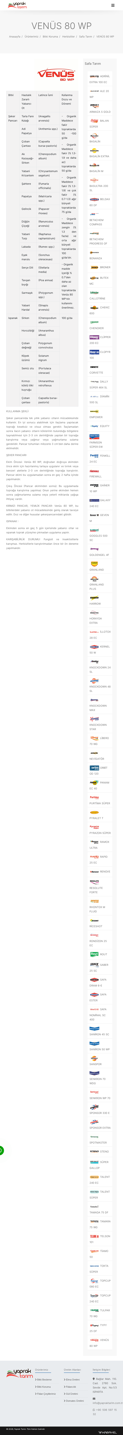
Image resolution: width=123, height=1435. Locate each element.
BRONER (104, 267)
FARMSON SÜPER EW (96, 444)
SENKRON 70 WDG (98, 1081)
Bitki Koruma (44, 1386)
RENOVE (104, 871)
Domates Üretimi (74, 1400)
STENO (104, 1151)
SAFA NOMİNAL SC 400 (98, 1014)
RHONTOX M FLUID (97, 909)
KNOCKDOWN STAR (98, 727)
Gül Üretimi (71, 1393)
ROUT (103, 954)
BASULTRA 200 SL (99, 188)
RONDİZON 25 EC (98, 943)
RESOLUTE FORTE (96, 890)
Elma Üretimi (72, 1379)
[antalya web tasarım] (107, 1432)
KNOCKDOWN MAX (98, 708)
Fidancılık (70, 1386)
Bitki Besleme (44, 1379)
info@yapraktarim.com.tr (108, 1403)
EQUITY (104, 426)
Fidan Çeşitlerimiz (46, 1393)
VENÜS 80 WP (105, 36)
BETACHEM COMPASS (96, 222)
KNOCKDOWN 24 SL (100, 669)
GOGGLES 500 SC (98, 538)
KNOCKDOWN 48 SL (100, 688)
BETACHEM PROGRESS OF (98, 241)
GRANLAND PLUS (97, 586)
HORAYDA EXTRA (96, 620)
